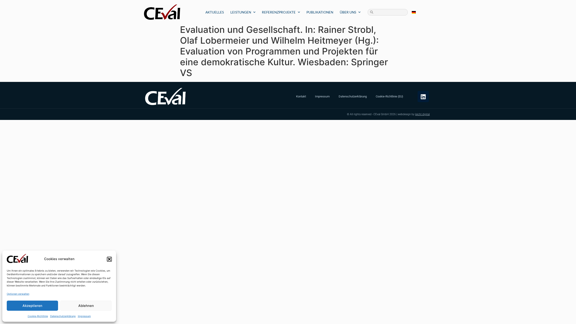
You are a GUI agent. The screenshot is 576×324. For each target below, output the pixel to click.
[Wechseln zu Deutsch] (414, 12)
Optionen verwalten (18, 293)
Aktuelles (214, 12)
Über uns (348, 12)
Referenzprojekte (279, 12)
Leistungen (240, 12)
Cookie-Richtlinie (38, 316)
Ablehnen (86, 306)
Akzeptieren (32, 306)
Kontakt (301, 96)
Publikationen (319, 12)
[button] (109, 259)
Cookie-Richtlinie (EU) (389, 96)
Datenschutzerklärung (63, 316)
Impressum (84, 316)
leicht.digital (422, 114)
